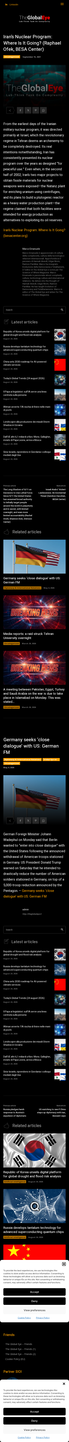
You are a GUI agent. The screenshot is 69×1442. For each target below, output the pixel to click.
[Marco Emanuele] (11, 272)
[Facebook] (20, 110)
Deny (34, 1420)
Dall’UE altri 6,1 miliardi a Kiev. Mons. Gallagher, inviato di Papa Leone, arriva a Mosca (27, 438)
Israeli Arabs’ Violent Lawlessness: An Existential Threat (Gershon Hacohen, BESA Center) (52, 494)
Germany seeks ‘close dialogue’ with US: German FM (31, 580)
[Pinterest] (35, 110)
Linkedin (14, 4)
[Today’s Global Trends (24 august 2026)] (60, 380)
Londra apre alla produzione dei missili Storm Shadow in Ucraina (26, 423)
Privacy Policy (43, 1437)
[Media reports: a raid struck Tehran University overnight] (34, 612)
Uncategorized (11, 56)
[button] (64, 1383)
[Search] (62, 310)
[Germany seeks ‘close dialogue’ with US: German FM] (34, 557)
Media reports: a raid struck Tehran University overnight (28, 636)
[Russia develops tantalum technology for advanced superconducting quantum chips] (60, 350)
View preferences (34, 1430)
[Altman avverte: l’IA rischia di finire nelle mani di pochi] (60, 410)
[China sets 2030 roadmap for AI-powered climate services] (60, 365)
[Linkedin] (6, 4)
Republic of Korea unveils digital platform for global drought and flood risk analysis (26, 333)
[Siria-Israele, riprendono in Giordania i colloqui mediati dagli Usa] (60, 455)
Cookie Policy (24, 1437)
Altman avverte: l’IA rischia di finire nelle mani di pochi (26, 408)
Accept (34, 1411)
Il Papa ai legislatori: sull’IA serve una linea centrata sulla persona (24, 393)
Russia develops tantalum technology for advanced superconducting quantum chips (25, 348)
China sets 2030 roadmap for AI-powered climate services (24, 363)
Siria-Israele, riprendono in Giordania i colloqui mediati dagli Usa (27, 453)
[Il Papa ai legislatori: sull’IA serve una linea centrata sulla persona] (60, 395)
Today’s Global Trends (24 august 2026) (24, 378)
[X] (28, 110)
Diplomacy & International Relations (22, 588)
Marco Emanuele (31, 249)
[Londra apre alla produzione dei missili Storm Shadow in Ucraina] (60, 425)
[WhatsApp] (43, 110)
